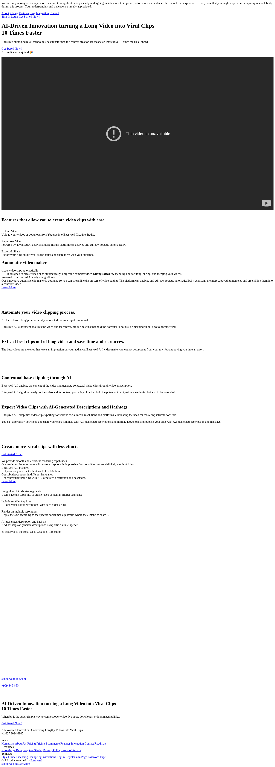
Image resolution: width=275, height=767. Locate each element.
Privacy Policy (51, 750)
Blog (32, 13)
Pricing (14, 13)
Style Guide (8, 757)
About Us (21, 743)
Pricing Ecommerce (48, 743)
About (5, 13)
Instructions (49, 757)
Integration (42, 13)
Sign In (5, 16)
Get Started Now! (29, 16)
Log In (61, 757)
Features (24, 13)
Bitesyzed (36, 760)
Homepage (7, 743)
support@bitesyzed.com (15, 763)
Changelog (35, 757)
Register (70, 757)
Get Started (35, 750)
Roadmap (100, 743)
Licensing (22, 757)
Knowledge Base (11, 750)
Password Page (97, 757)
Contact (54, 13)
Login (14, 16)
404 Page (81, 757)
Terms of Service (71, 750)
